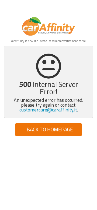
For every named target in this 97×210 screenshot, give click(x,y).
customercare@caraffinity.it (48, 109)
